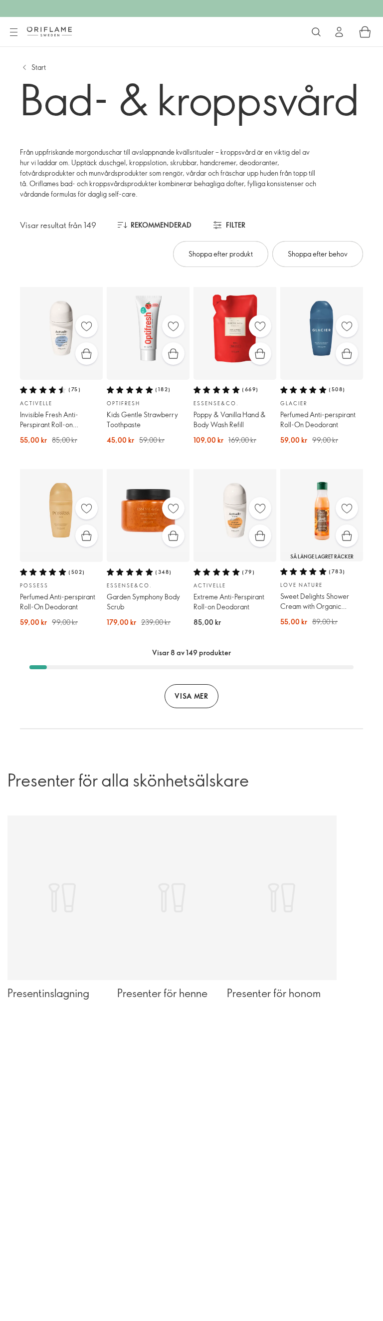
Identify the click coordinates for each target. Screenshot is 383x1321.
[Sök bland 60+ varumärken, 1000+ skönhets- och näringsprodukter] (316, 31)
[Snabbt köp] (86, 353)
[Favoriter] (86, 326)
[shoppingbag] (365, 31)
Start (38, 67)
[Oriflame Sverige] (49, 31)
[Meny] (13, 32)
